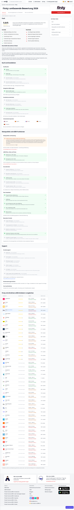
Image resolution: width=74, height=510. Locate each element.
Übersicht (4, 12)
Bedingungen (48, 489)
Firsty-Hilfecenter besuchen (8, 278)
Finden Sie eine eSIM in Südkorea (11, 496)
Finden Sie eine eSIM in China (10, 500)
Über (30, 489)
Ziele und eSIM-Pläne (29, 12)
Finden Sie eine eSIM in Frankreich (11, 491)
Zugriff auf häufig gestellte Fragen (21, 481)
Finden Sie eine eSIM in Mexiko (11, 502)
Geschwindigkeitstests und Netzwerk (15, 12)
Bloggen (31, 491)
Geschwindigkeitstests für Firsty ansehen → (10, 149)
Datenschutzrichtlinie (49, 487)
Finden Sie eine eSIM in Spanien (11, 498)
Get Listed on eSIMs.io (35, 503)
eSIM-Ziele (6, 487)
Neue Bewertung (69, 507)
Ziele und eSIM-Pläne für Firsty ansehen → (10, 164)
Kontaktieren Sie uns (50, 481)
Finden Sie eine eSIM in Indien (10, 504)
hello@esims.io (33, 501)
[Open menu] (2, 1)
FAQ (30, 493)
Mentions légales (48, 491)
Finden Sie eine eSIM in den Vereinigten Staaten (14, 493)
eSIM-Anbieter (7, 489)
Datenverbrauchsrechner (35, 487)
